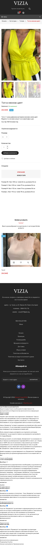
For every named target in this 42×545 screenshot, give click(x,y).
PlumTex (10, 542)
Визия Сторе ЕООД (21, 397)
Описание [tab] (21, 172)
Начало (21, 333)
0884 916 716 (24, 308)
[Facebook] (19, 387)
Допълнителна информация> (9, 540)
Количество (6, 143)
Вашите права (4, 409)
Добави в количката (10, 153)
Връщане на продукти (21, 343)
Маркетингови (16, 411)
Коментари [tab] (21, 175)
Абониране (34, 379)
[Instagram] (23, 387)
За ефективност (27, 409)
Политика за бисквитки (21, 353)
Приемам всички (18, 544)
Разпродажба (21, 340)
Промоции (21, 336)
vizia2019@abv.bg (24, 312)
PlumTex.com (28, 403)
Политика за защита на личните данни (21, 357)
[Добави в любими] (21, 262)
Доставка (21, 346)
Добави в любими (9, 158)
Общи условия (21, 350)
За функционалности (6, 502)
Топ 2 (3, 270)
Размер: (4, 133)
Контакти (21, 360)
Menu (5, 17)
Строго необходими (15, 409)
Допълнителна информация (30, 411)
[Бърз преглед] (28, 262)
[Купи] (14, 262)
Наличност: (5, 106)
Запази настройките (6, 544)
